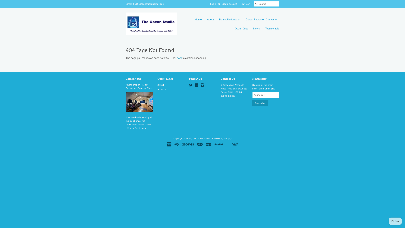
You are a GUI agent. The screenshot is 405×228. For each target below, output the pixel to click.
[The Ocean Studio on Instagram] (202, 85)
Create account (229, 3)
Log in (213, 3)
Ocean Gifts (241, 28)
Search (161, 84)
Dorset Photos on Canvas (260, 19)
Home (198, 19)
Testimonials (272, 28)
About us (161, 89)
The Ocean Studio (201, 138)
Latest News (133, 78)
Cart (248, 3)
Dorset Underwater (229, 19)
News (256, 28)
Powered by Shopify (222, 138)
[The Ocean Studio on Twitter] (191, 85)
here (179, 58)
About (210, 19)
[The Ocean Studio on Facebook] (196, 85)
